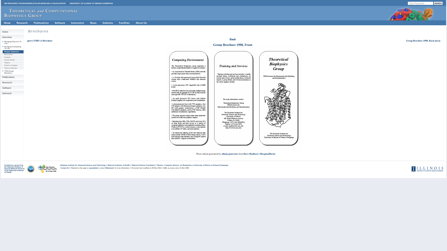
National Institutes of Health (119, 165)
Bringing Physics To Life (12, 42)
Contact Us (64, 168)
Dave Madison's (251, 154)
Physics (160, 165)
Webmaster (109, 168)
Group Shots (9, 60)
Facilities (124, 22)
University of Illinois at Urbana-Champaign (91, 3)
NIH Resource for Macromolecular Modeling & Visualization (34, 3)
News (93, 22)
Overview (7, 37)
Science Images (10, 65)
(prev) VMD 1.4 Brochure (39, 40)
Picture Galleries (11, 52)
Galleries (107, 22)
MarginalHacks (267, 154)
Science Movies (10, 68)
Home (7, 22)
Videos (7, 63)
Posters (7, 57)
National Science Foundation (143, 165)
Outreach (7, 93)
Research (22, 22)
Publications (41, 22)
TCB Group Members (9, 72)
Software (60, 22)
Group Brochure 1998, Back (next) (423, 40)
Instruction (77, 22)
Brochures (8, 54)
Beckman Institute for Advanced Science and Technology (83, 165)
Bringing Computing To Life (12, 47)
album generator (230, 154)
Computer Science (171, 165)
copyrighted (93, 168)
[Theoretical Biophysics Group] (39, 16)
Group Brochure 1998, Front (232, 45)
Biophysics (187, 165)
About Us (141, 22)
